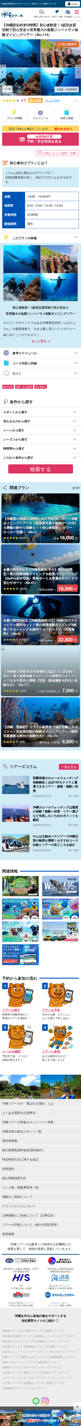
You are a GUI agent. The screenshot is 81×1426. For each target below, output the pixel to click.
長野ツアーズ (54, 1383)
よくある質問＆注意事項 (18, 1112)
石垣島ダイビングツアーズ (17, 1341)
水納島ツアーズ (11, 1367)
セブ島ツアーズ (11, 1383)
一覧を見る (68, 767)
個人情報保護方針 (14, 1178)
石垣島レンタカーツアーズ (51, 1341)
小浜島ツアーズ (32, 1331)
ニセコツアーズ (37, 1388)
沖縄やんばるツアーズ (33, 1357)
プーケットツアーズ (58, 1377)
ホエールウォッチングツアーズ (41, 1367)
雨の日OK (8, 386)
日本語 (74, 4)
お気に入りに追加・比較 (59, 153)
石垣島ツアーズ (53, 1331)
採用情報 (8, 1234)
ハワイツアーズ (11, 1377)
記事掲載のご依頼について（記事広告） (29, 1215)
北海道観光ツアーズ (13, 1388)
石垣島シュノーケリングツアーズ (53, 1336)
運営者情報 (9, 1140)
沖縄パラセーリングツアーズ (19, 1362)
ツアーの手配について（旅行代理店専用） (31, 1224)
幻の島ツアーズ (11, 1346)
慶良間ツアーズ (48, 1362)
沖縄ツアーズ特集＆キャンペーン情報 (28, 1122)
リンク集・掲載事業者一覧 (20, 1187)
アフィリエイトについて (18, 1206)
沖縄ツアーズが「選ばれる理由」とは (28, 1103)
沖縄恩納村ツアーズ (61, 1357)
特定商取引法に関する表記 (20, 1159)
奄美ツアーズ (31, 1372)
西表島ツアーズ (11, 1331)
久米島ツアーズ (11, 1372)
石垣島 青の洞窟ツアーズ (16, 1336)
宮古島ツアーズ (56, 1346)
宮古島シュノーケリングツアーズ (21, 1351)
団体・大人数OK (24, 386)
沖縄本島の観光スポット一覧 (21, 1131)
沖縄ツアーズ (10, 1357)
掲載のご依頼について (17, 1196)
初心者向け (40, 386)
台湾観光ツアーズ (33, 1383)
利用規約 (8, 1168)
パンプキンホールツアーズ (59, 1351)
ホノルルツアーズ (33, 1377)
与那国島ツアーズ (33, 1346)
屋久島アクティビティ (54, 1372)
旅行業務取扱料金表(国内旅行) (23, 1150)
